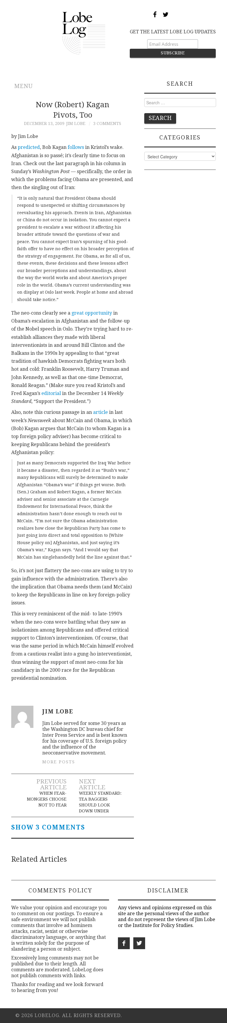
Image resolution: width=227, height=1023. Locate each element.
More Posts (58, 761)
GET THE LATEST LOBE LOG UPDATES (173, 32)
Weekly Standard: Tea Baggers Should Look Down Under (100, 802)
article (100, 412)
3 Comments (107, 123)
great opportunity (92, 313)
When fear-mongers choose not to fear (47, 799)
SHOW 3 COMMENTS (48, 827)
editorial (51, 393)
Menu (23, 86)
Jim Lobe (75, 123)
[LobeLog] (83, 32)
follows (76, 147)
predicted (29, 147)
